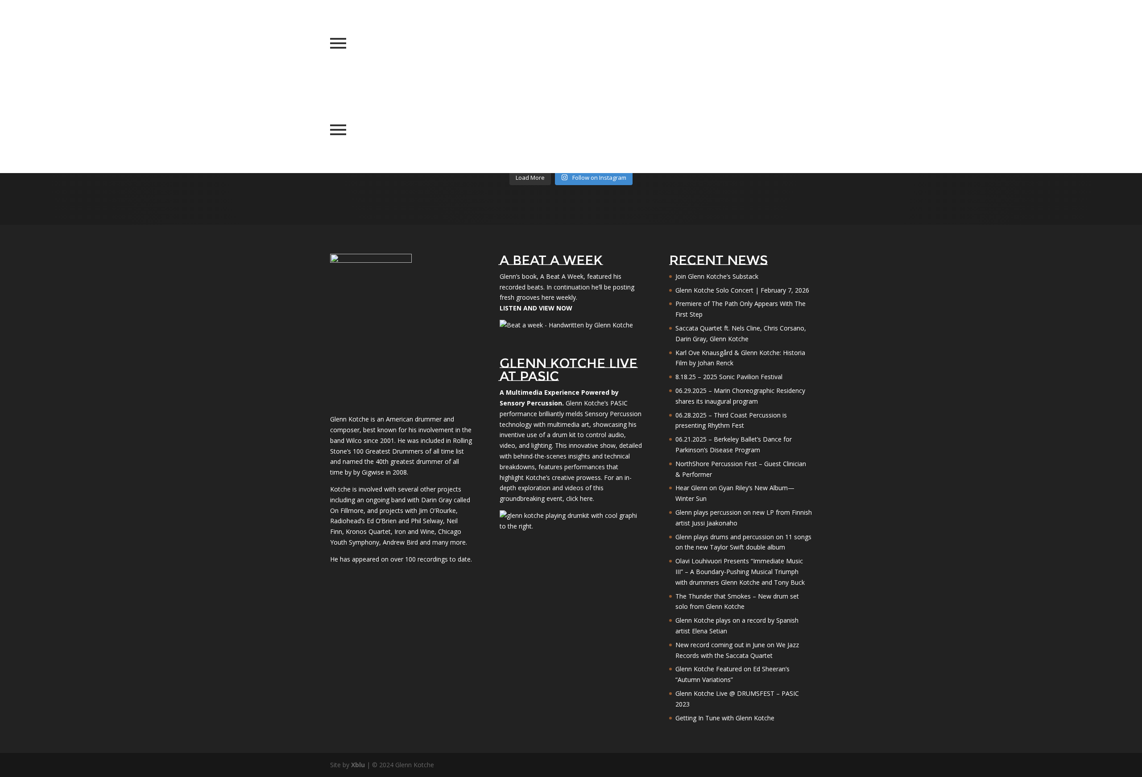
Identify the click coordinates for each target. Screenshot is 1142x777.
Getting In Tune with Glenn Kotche (724, 718)
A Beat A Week (561, 276)
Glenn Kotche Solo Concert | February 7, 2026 (742, 290)
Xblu (358, 764)
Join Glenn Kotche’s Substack (716, 276)
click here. (580, 498)
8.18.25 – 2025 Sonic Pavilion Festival (728, 376)
